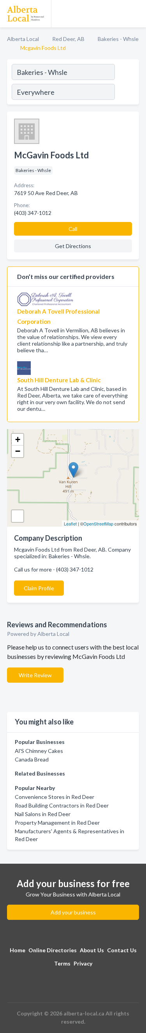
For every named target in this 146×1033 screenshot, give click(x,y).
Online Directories (52, 950)
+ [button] (17, 439)
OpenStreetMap (98, 523)
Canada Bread (32, 759)
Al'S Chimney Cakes (39, 750)
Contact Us (122, 950)
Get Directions (73, 246)
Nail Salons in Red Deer (42, 814)
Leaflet (70, 523)
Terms (62, 963)
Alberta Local (23, 38)
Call (73, 228)
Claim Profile (39, 588)
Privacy (83, 963)
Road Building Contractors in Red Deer (62, 805)
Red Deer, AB (68, 38)
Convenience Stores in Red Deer (54, 796)
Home (17, 950)
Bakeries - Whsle (118, 38)
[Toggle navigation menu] (135, 13)
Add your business (73, 912)
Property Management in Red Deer (57, 822)
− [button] (17, 451)
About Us (92, 950)
